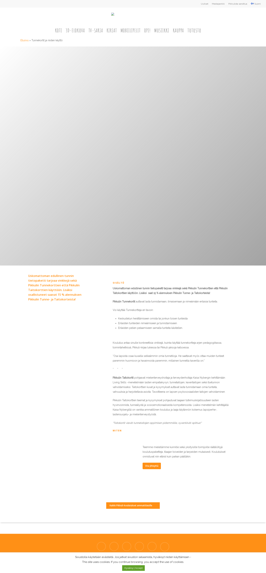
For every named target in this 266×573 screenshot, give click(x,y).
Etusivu (24, 40)
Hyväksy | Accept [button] (133, 568)
